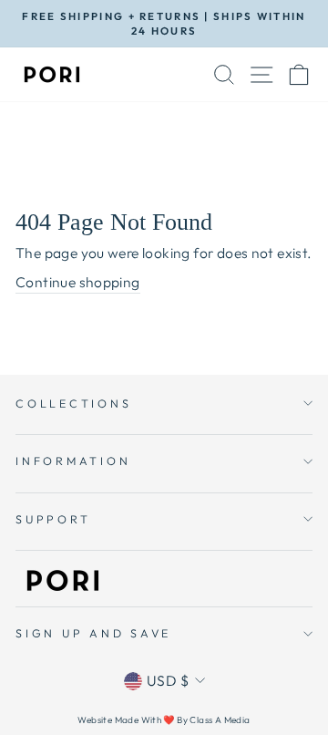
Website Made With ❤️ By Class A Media (163, 720)
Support (52, 519)
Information (72, 460)
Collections (73, 403)
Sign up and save (93, 633)
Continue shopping (77, 282)
